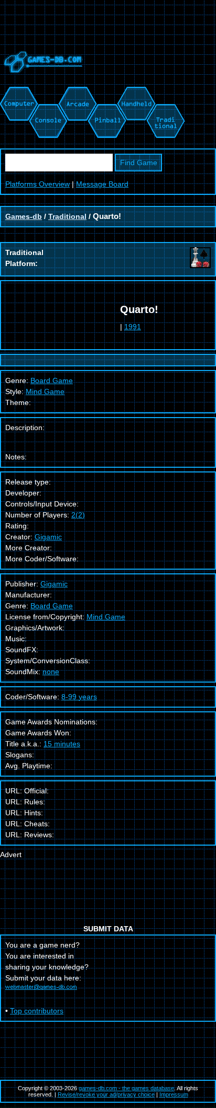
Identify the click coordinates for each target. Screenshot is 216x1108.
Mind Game (45, 391)
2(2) (78, 515)
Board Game (51, 606)
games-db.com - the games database (126, 1088)
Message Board (102, 184)
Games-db (23, 216)
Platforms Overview (37, 184)
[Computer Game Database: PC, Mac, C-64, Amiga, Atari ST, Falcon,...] (17, 92)
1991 (132, 326)
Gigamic (48, 537)
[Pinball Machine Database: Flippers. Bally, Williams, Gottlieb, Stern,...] (106, 92)
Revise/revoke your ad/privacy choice (106, 1094)
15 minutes (62, 744)
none (50, 671)
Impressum (173, 1094)
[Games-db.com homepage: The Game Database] (41, 81)
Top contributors (36, 1011)
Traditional (67, 216)
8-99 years (79, 696)
